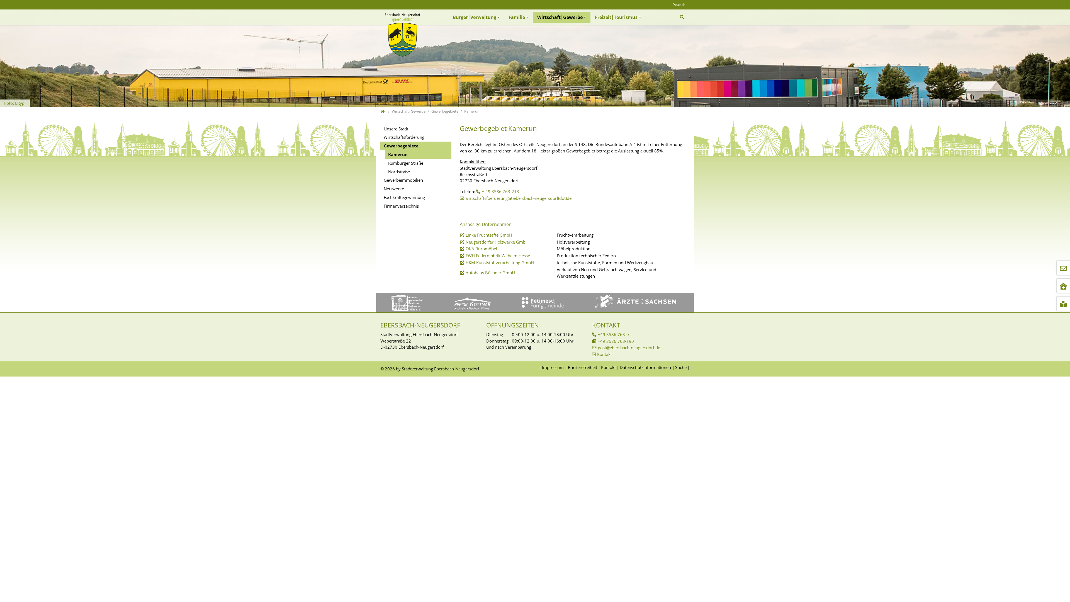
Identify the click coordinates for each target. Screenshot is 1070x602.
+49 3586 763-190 (616, 341)
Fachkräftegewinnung (404, 197)
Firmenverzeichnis (401, 206)
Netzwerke (394, 188)
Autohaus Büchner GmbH (490, 272)
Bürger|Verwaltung (474, 17)
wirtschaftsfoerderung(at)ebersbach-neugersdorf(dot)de (518, 198)
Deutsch (678, 4)
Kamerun (398, 154)
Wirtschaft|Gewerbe (560, 17)
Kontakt (604, 354)
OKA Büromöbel (481, 248)
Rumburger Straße (405, 163)
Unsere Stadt (396, 129)
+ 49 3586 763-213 (500, 191)
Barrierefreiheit (582, 367)
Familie (517, 17)
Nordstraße (399, 171)
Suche (680, 367)
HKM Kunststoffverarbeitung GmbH (500, 262)
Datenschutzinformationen (645, 367)
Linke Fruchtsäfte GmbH (489, 235)
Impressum (553, 367)
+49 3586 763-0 (613, 334)
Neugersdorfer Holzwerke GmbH (497, 242)
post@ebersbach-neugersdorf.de (629, 347)
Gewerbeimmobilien (403, 180)
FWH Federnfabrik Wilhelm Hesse (498, 255)
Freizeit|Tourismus (616, 17)
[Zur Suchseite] (683, 17)
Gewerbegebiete (401, 146)
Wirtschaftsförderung (404, 137)
